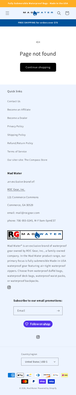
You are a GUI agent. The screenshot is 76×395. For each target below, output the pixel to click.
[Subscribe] (58, 310)
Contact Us (13, 101)
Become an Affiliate (18, 109)
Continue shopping (38, 67)
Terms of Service (17, 151)
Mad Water (32, 388)
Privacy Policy (15, 126)
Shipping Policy (16, 134)
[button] (7, 13)
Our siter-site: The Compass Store (27, 159)
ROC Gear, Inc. (16, 189)
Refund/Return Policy (20, 143)
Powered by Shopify (47, 388)
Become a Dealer (17, 118)
